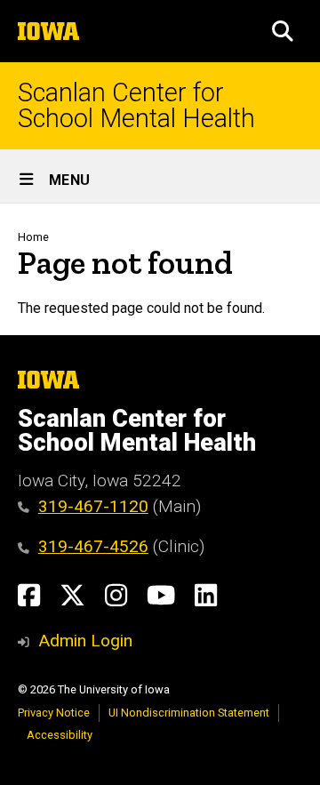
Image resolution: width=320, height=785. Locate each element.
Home (33, 237)
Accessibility (59, 734)
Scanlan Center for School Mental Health (136, 106)
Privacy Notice (54, 712)
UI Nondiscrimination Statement (188, 712)
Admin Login (85, 640)
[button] (282, 31)
